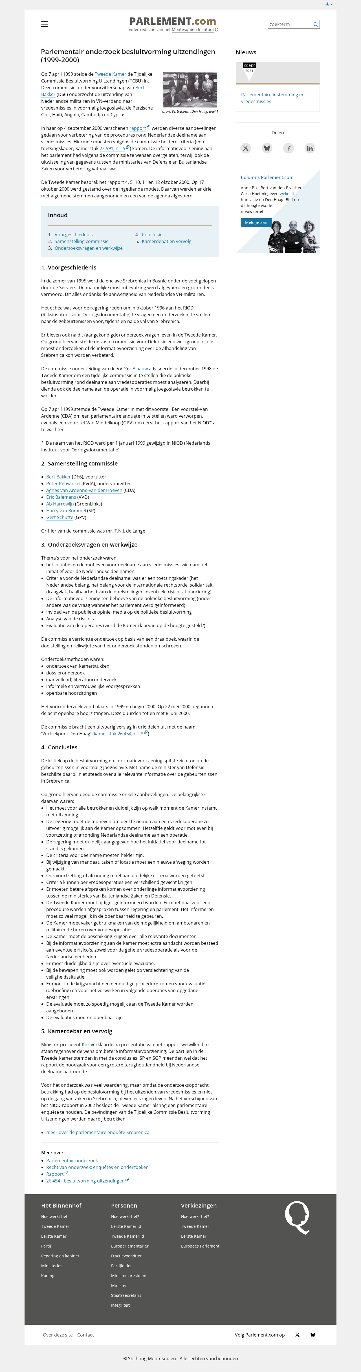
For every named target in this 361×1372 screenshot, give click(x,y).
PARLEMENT (172, 21)
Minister (119, 1285)
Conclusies (153, 234)
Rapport (55, 1174)
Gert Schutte (59, 517)
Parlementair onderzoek (72, 1160)
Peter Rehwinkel (63, 483)
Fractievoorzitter (126, 1256)
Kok (86, 1044)
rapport (137, 128)
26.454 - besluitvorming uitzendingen (85, 1181)
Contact (85, 1335)
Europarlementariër (130, 1246)
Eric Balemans (61, 497)
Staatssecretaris (126, 1295)
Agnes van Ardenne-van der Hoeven (84, 490)
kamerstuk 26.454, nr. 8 (118, 733)
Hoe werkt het (54, 1216)
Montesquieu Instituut (193, 29)
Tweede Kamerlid (127, 1236)
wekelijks (288, 193)
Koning (47, 1275)
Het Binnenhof (61, 1205)
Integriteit (120, 1305)
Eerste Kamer (54, 1236)
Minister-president (129, 1275)
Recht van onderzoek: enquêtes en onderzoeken (97, 1167)
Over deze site (58, 1335)
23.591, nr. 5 (112, 148)
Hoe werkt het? (125, 1216)
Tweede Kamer (110, 74)
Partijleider (121, 1265)
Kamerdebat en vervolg (166, 241)
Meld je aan (256, 222)
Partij (46, 1246)
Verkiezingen (199, 1205)
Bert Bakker (58, 477)
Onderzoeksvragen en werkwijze (89, 248)
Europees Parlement (200, 1246)
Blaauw (140, 369)
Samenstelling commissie (82, 241)
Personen (124, 1205)
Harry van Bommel (66, 510)
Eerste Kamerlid (126, 1226)
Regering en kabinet (60, 1256)
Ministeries (51, 1265)
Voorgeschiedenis (74, 234)
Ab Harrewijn (60, 504)
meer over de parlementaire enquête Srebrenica (97, 1132)
